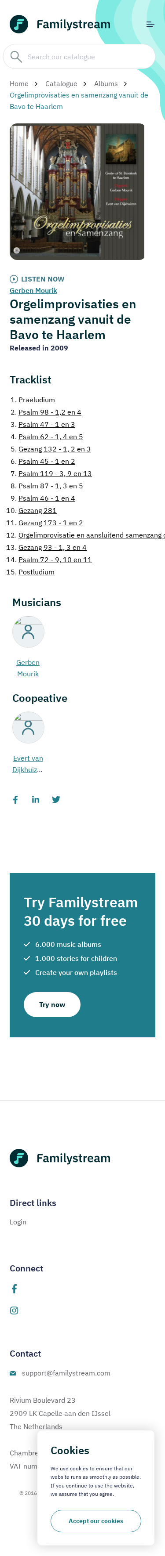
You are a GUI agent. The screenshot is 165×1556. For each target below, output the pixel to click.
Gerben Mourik (33, 290)
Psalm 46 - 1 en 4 (43, 498)
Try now (52, 1004)
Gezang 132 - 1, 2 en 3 (51, 448)
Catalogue (61, 83)
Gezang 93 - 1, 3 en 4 (46, 547)
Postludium (30, 571)
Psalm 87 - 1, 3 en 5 (47, 485)
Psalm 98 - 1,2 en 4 (46, 412)
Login (18, 1221)
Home (19, 83)
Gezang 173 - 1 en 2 (44, 522)
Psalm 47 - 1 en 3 (43, 424)
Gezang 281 (31, 510)
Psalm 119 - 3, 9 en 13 (51, 473)
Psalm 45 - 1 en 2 (43, 461)
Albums (106, 83)
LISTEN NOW (43, 278)
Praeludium (33, 399)
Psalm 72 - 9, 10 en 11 (49, 559)
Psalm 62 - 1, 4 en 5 (47, 436)
